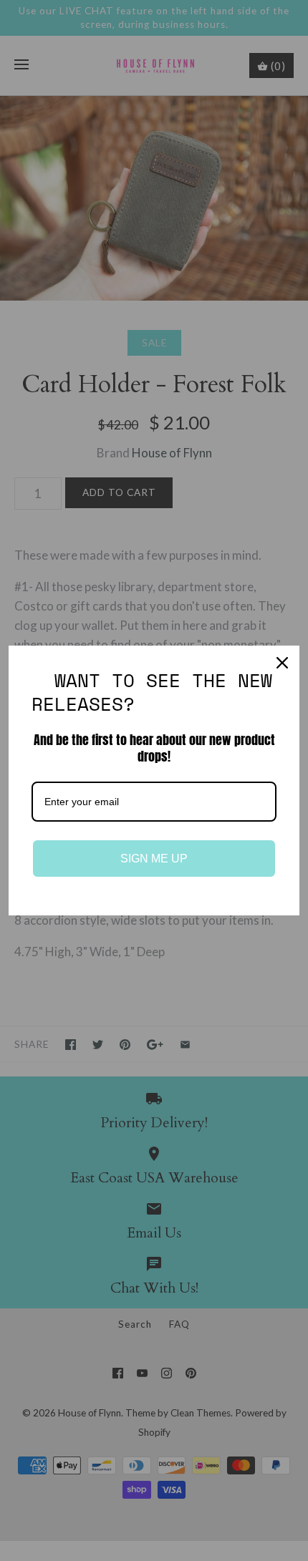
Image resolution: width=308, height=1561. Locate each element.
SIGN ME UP (154, 858)
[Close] (282, 663)
